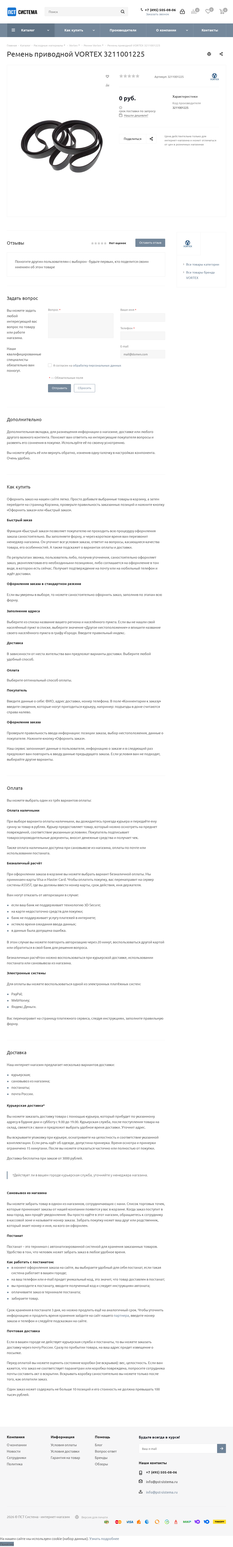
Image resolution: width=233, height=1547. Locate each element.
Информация (62, 1436)
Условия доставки (65, 1451)
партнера (121, 1315)
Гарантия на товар (65, 1457)
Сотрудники (16, 1457)
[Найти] (122, 11)
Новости (13, 1451)
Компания (16, 1436)
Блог (98, 1445)
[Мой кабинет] (182, 12)
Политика (15, 1464)
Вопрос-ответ (106, 1451)
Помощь (102, 1436)
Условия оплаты (64, 1445)
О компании (17, 1445)
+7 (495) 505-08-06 (160, 10)
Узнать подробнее (104, 1538)
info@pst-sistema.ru (162, 1481)
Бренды (101, 1457)
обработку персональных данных (97, 365)
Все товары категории (202, 264)
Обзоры (101, 1464)
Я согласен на (87, 365)
